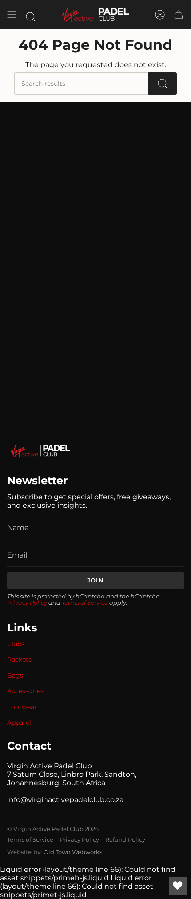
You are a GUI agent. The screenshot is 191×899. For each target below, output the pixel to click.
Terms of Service (85, 602)
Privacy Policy (27, 602)
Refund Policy (125, 839)
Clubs (15, 644)
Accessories (25, 691)
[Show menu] (11, 14)
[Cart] (178, 14)
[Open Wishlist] (178, 886)
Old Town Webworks (73, 851)
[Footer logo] (40, 450)
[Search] (162, 83)
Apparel (19, 722)
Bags (15, 675)
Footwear (22, 707)
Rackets (19, 659)
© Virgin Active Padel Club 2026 (53, 828)
